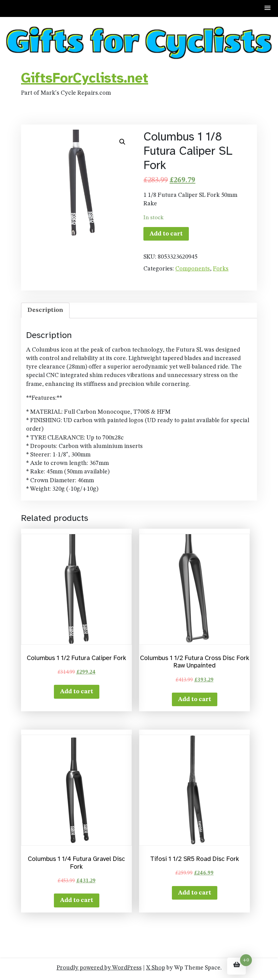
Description (45, 310)
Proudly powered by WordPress (99, 968)
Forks (221, 269)
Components (192, 269)
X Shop (155, 968)
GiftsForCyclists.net (84, 78)
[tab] (45, 310)
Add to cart (166, 234)
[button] (268, 8)
